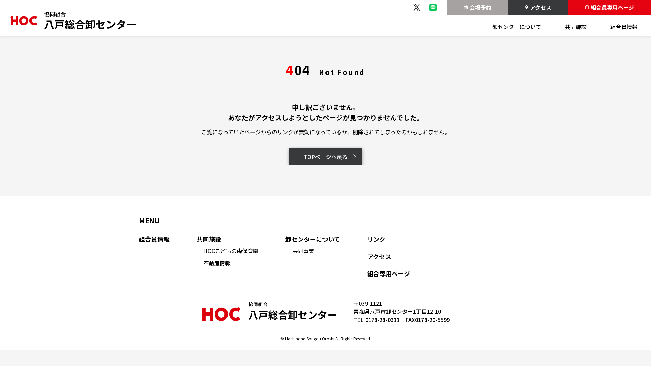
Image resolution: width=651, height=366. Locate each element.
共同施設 (576, 26)
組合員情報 (623, 26)
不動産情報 (217, 263)
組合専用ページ (388, 273)
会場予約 (480, 7)
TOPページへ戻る (326, 156)
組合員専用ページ (612, 7)
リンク (376, 239)
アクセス (540, 7)
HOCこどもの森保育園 (230, 251)
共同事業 (303, 251)
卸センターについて (516, 26)
